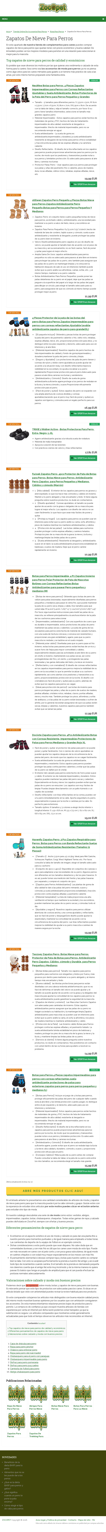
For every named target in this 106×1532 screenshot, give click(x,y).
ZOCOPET (6, 1520)
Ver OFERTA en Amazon (84, 184)
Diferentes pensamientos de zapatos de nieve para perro (36, 1331)
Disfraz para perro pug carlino (24, 1365)
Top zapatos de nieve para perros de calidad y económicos (36, 1328)
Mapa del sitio (84, 1520)
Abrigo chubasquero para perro (25, 1372)
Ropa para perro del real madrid (25, 1353)
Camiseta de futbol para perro (24, 1368)
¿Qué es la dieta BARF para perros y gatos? (13, 1485)
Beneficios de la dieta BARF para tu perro (13, 1465)
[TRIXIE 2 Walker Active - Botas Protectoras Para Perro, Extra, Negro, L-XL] (19, 434)
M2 (93, 1520)
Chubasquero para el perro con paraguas (29, 1356)
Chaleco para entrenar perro (23, 1350)
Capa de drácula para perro (23, 1343)
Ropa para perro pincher (21, 1347)
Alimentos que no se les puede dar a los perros (14, 1475)
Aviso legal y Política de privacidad (51, 1520)
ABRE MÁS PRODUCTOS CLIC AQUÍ (53, 1190)
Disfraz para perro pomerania (24, 1362)
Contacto (72, 1520)
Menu (5, 19)
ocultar (42, 1323)
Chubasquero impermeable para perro (28, 1359)
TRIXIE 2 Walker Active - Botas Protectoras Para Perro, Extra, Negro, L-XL (63, 431)
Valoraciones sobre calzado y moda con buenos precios (35, 1334)
